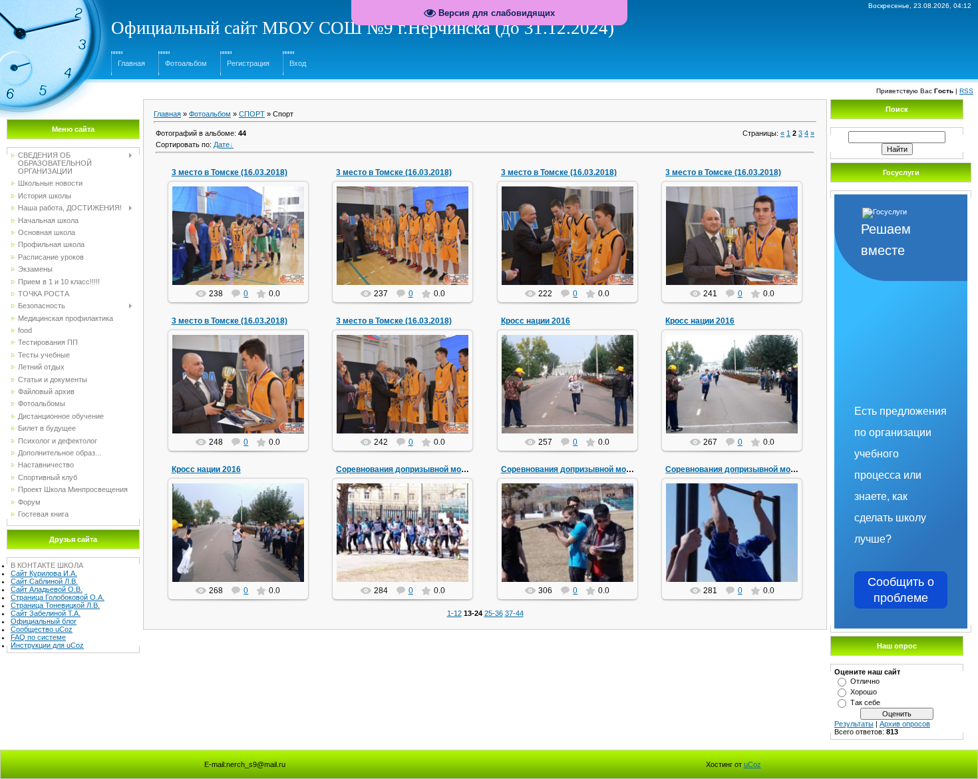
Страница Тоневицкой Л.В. (55, 605)
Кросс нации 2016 (535, 321)
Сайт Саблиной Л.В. (44, 581)
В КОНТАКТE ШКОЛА (47, 565)
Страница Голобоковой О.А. (57, 597)
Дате (222, 144)
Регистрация (248, 63)
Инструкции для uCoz (47, 645)
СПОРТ (252, 114)
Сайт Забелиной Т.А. (46, 613)
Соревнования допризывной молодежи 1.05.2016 (433, 469)
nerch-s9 (244, 246)
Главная (131, 63)
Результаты (854, 724)
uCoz (752, 764)
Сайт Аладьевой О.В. (46, 589)
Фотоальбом (186, 63)
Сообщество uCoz (42, 629)
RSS (966, 91)
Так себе (865, 702)
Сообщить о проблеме (901, 590)
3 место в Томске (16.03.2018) (229, 172)
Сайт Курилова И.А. (44, 573)
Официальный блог (44, 621)
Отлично (865, 681)
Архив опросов (905, 724)
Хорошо (863, 692)
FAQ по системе (38, 637)
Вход (297, 63)
